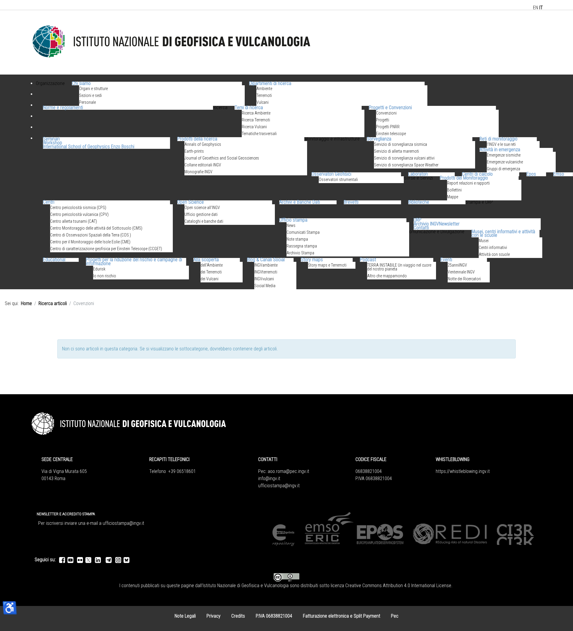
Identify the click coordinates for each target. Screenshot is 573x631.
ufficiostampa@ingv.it (279, 485)
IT (541, 7)
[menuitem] (50, 91)
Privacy (214, 616)
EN (535, 7)
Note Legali (185, 616)
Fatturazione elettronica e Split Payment (341, 616)
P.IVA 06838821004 (274, 616)
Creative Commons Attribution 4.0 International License (398, 585)
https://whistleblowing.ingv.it (463, 471)
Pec (394, 616)
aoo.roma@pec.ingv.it (288, 471)
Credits (238, 616)
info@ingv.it (269, 478)
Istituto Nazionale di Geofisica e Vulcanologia (246, 585)
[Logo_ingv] (172, 42)
